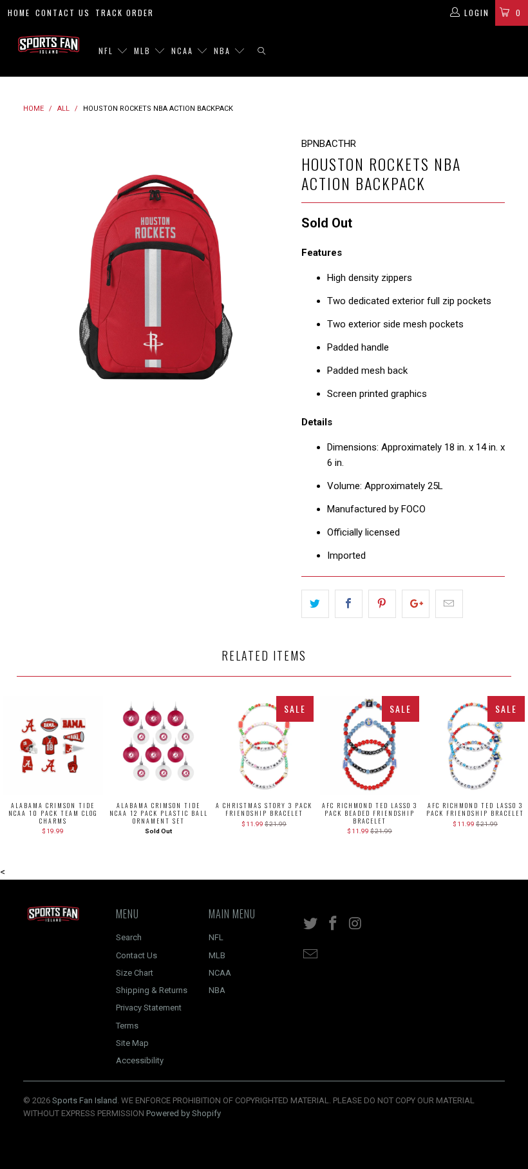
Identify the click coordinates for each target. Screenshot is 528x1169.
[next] (274, 268)
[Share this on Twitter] (315, 604)
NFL (108, 50)
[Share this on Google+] (415, 604)
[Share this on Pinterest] (382, 604)
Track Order (124, 12)
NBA (224, 50)
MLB (144, 50)
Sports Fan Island (84, 1100)
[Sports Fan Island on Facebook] (333, 924)
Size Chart (134, 973)
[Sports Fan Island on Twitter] (311, 924)
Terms (127, 1025)
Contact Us (62, 12)
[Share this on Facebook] (349, 604)
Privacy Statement (149, 1007)
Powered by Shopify (183, 1113)
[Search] (261, 51)
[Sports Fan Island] (48, 44)
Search (129, 937)
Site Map (132, 1043)
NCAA (183, 50)
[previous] (37, 268)
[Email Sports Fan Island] (311, 955)
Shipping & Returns (151, 990)
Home (19, 12)
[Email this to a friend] (449, 604)
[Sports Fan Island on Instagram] (355, 924)
